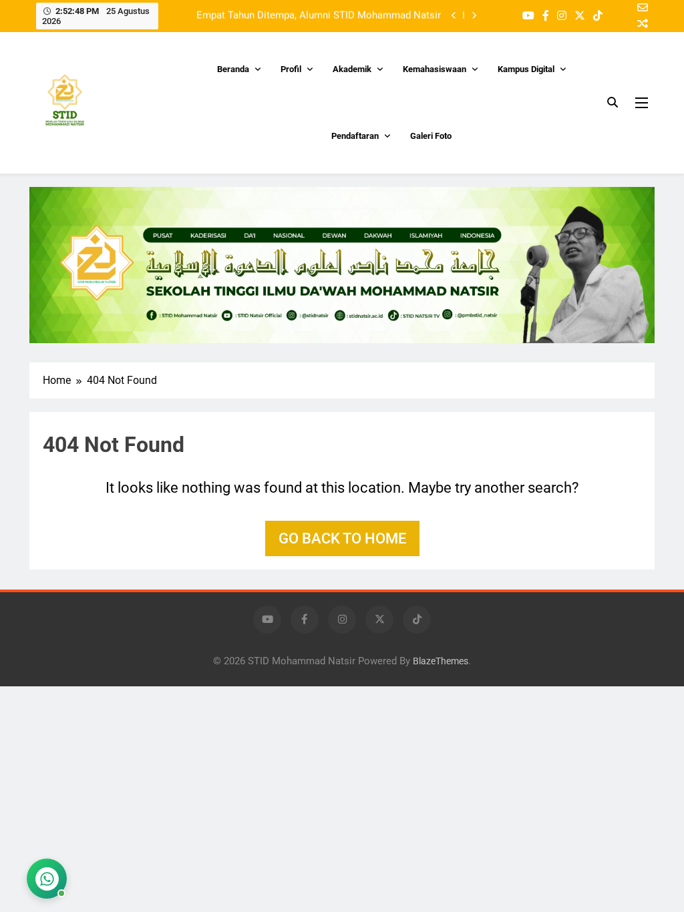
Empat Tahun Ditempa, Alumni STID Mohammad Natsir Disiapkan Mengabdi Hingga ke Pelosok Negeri (318, 15)
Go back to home (342, 538)
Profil (291, 69)
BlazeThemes (440, 661)
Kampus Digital (526, 69)
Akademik (352, 69)
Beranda (233, 69)
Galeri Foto (431, 136)
